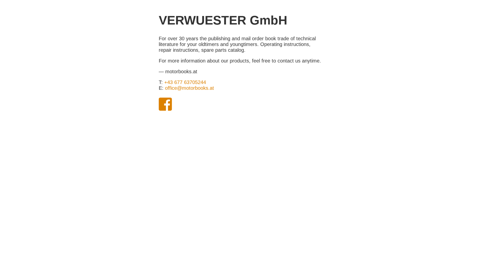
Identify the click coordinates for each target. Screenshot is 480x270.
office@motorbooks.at (189, 88)
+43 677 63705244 (185, 82)
